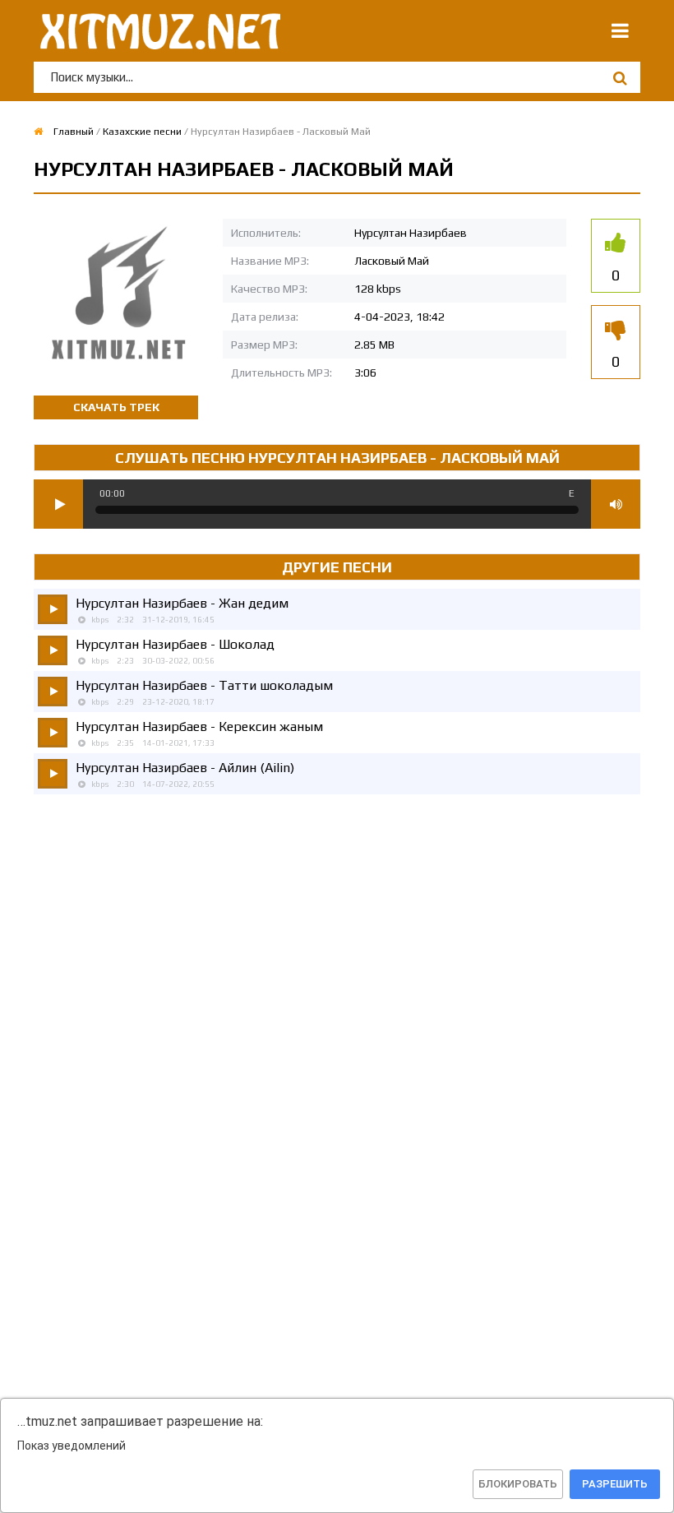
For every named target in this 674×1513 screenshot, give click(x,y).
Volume (615, 504)
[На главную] (157, 31)
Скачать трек (116, 407)
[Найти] (619, 78)
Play (58, 504)
